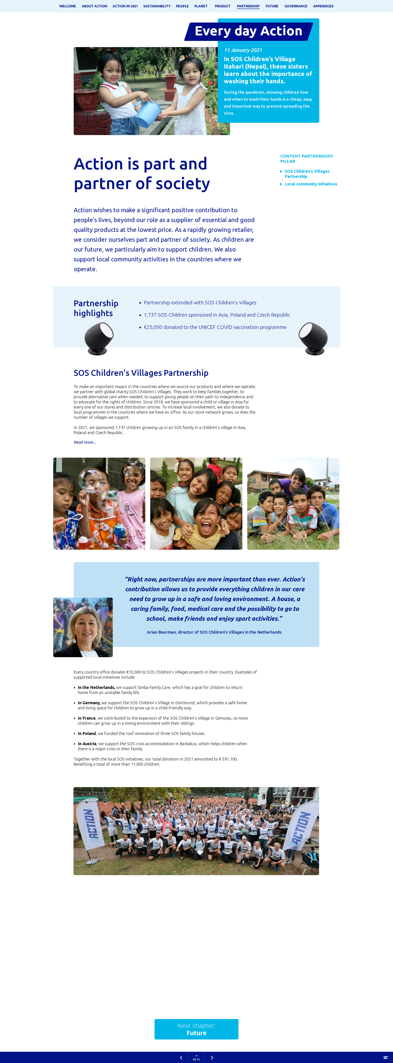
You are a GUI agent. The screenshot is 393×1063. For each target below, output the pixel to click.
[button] (310, 183)
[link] (67, 6)
